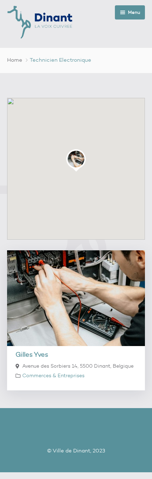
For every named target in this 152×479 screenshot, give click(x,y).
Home (14, 60)
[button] (76, 159)
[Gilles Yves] (76, 298)
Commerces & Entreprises (53, 376)
